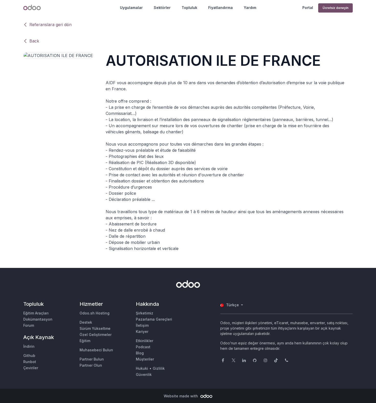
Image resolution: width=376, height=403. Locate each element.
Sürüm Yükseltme (95, 328)
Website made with (181, 396)
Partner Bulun (92, 359)
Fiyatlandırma (220, 7)
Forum (28, 325)
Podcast (143, 347)
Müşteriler (145, 359)
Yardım (250, 7)
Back (34, 40)
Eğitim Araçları (36, 313)
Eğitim (85, 341)
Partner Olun (91, 365)
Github (29, 355)
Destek (86, 322)
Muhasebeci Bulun (96, 350)
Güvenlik (144, 374)
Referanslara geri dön (50, 24)
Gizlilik (159, 368)
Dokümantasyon (37, 319)
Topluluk (189, 7)
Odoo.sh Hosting (94, 313)
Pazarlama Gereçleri (154, 319)
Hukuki (142, 368)
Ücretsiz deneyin (335, 8)
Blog (140, 353)
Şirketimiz (144, 313)
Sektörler (162, 7)
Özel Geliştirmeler (96, 334)
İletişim (142, 325)
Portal (307, 7)
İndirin (29, 346)
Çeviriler (30, 368)
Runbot (29, 362)
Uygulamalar (131, 7)
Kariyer (142, 331)
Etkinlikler (144, 341)
